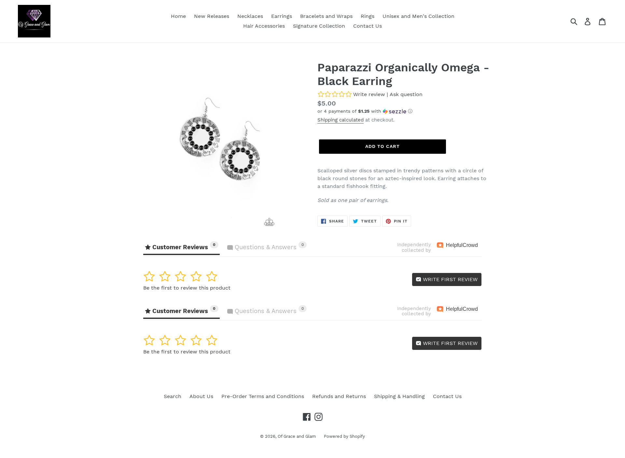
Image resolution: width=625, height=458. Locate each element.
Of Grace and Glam (297, 436)
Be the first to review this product (186, 288)
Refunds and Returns (339, 396)
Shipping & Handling (399, 396)
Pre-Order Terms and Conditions (262, 396)
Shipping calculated (340, 120)
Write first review (449, 279)
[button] (403, 111)
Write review (369, 94)
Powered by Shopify (344, 436)
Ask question (406, 94)
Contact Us (447, 396)
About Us (201, 396)
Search (172, 396)
